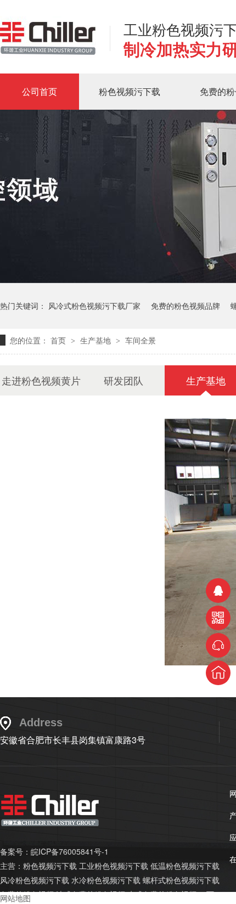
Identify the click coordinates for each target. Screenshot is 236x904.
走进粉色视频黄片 (41, 380)
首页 (59, 340)
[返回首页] (218, 672)
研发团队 (123, 380)
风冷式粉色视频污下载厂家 (94, 305)
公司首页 (39, 91)
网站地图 (15, 897)
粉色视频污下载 (129, 91)
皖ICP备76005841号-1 (70, 851)
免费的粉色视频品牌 (185, 305)
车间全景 (140, 340)
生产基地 (96, 340)
